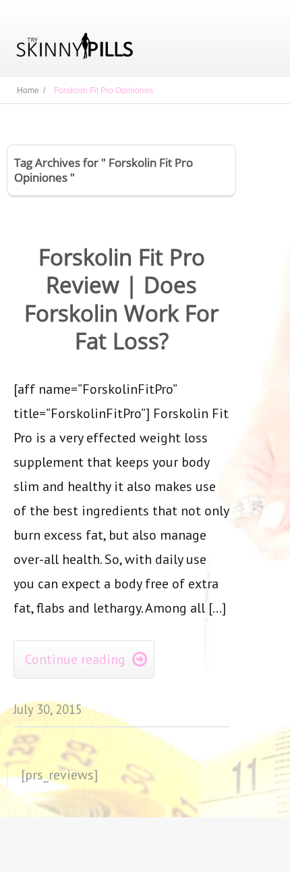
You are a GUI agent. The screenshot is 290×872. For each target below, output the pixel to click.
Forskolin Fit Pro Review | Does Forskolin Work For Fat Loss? (121, 299)
